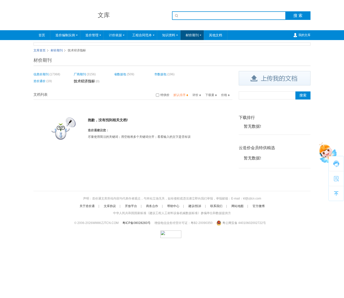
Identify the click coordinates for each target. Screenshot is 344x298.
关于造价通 (87, 206)
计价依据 (115, 35)
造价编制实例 (65, 35)
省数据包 (120, 74)
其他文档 (215, 35)
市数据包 (160, 74)
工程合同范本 (142, 35)
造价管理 (91, 35)
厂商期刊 (80, 74)
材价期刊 (192, 35)
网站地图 (237, 206)
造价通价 (39, 81)
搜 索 (297, 15)
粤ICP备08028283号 (136, 223)
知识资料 (168, 35)
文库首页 (39, 50)
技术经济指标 (84, 81)
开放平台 (131, 206)
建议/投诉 (194, 206)
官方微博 (259, 206)
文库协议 (110, 206)
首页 (42, 35)
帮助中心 (173, 206)
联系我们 (216, 206)
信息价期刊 (41, 74)
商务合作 (152, 206)
